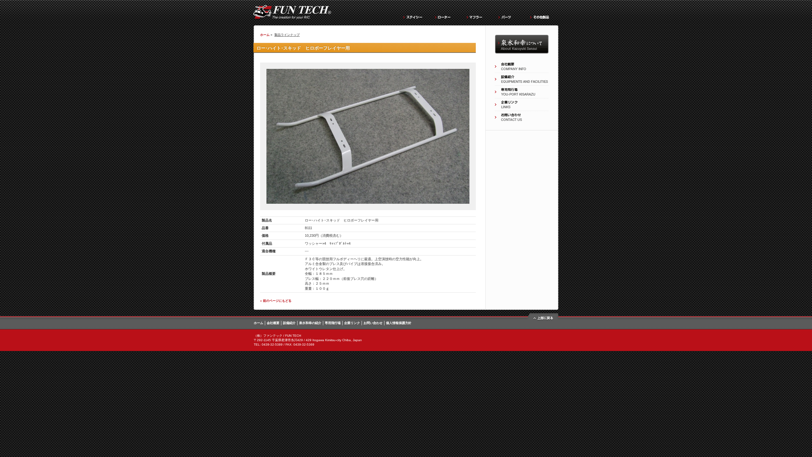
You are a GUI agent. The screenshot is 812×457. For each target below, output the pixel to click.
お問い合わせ (522, 117)
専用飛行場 (522, 92)
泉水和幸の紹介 (522, 44)
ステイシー (415, 16)
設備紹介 (522, 79)
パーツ (511, 16)
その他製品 (542, 16)
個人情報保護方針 (398, 323)
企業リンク (522, 104)
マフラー (479, 16)
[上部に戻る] (542, 319)
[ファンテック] (292, 18)
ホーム (265, 34)
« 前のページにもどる (275, 300)
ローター (447, 16)
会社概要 (522, 66)
